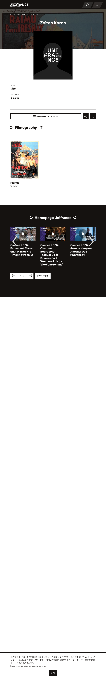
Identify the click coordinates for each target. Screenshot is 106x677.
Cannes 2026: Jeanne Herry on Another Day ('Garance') (81, 250)
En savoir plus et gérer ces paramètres (28, 666)
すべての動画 (42, 275)
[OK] (53, 672)
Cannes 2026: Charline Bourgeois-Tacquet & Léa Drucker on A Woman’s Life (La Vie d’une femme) (51, 255)
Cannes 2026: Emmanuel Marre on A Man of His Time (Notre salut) (22, 250)
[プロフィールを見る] (97, 5)
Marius (14, 182)
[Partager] (86, 116)
